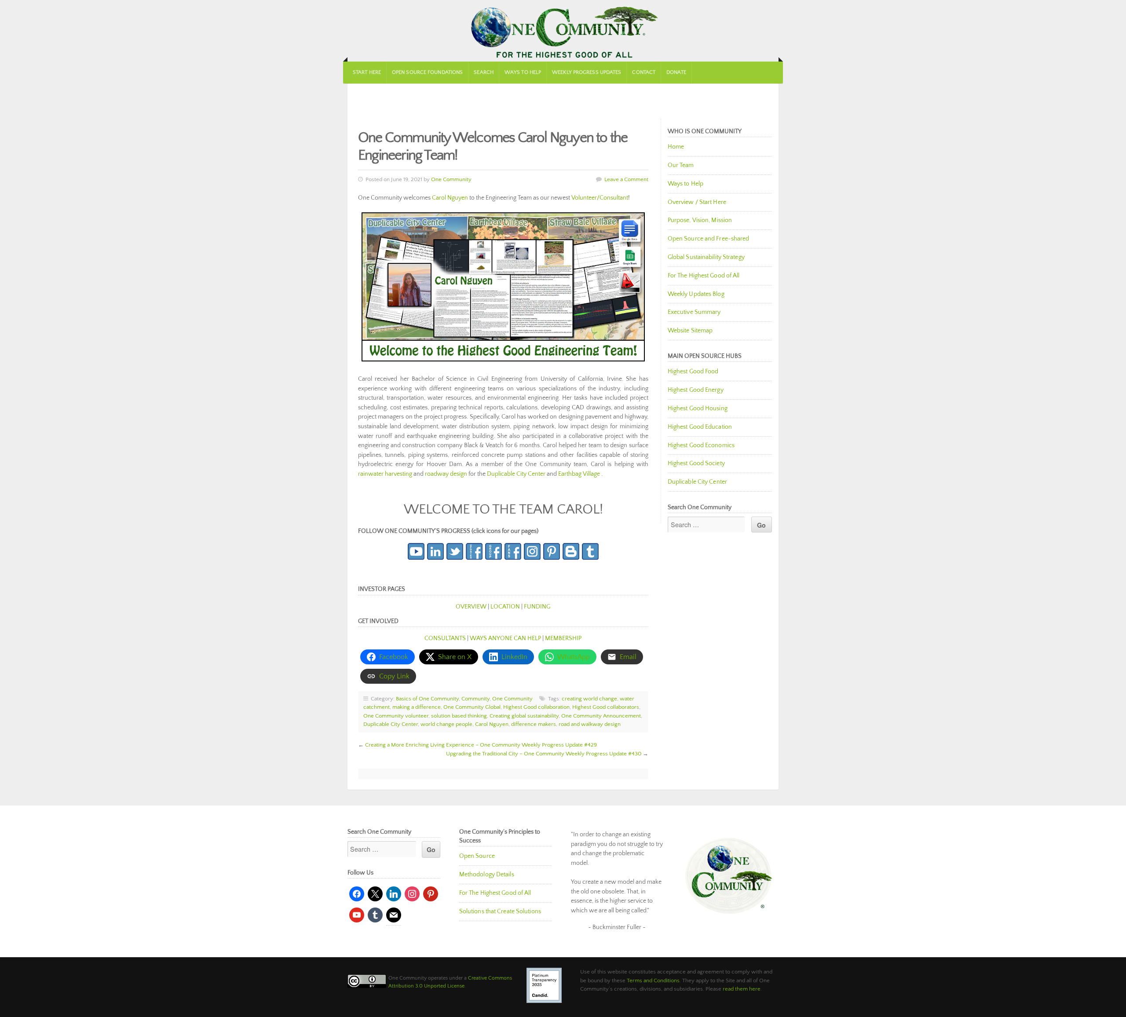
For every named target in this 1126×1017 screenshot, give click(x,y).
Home (676, 146)
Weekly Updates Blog (696, 294)
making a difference (416, 707)
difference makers (533, 724)
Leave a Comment (626, 179)
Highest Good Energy (696, 390)
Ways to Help (523, 72)
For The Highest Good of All (704, 275)
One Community (563, 31)
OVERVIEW (471, 606)
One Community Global (472, 707)
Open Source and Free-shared (708, 238)
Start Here (367, 72)
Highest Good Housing (698, 408)
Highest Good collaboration (536, 707)
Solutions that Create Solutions (500, 911)
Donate (676, 72)
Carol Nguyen (450, 197)
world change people (446, 724)
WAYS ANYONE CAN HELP (505, 638)
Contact (643, 72)
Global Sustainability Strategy (706, 257)
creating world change (589, 699)
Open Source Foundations (427, 72)
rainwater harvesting (385, 474)
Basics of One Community (427, 699)
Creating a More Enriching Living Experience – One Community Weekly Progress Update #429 (481, 745)
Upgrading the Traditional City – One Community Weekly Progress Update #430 (543, 754)
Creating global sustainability (524, 716)
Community (475, 699)
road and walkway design (590, 724)
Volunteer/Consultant (599, 197)
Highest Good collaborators (605, 707)
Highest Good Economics (701, 445)
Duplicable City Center (516, 474)
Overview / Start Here (697, 202)
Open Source (477, 856)
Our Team (681, 165)
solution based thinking (459, 716)
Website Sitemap (690, 330)
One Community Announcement (601, 716)
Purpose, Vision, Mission (700, 220)
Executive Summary (694, 312)
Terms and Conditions (653, 980)
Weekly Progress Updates (586, 72)
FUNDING (537, 606)
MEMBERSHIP (563, 638)
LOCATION (505, 606)
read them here (741, 989)
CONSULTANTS (445, 638)
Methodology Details (486, 874)
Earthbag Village (579, 474)
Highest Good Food (693, 371)
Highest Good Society (696, 463)
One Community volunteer (395, 716)
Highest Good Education (700, 426)
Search (484, 72)
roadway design (446, 474)
